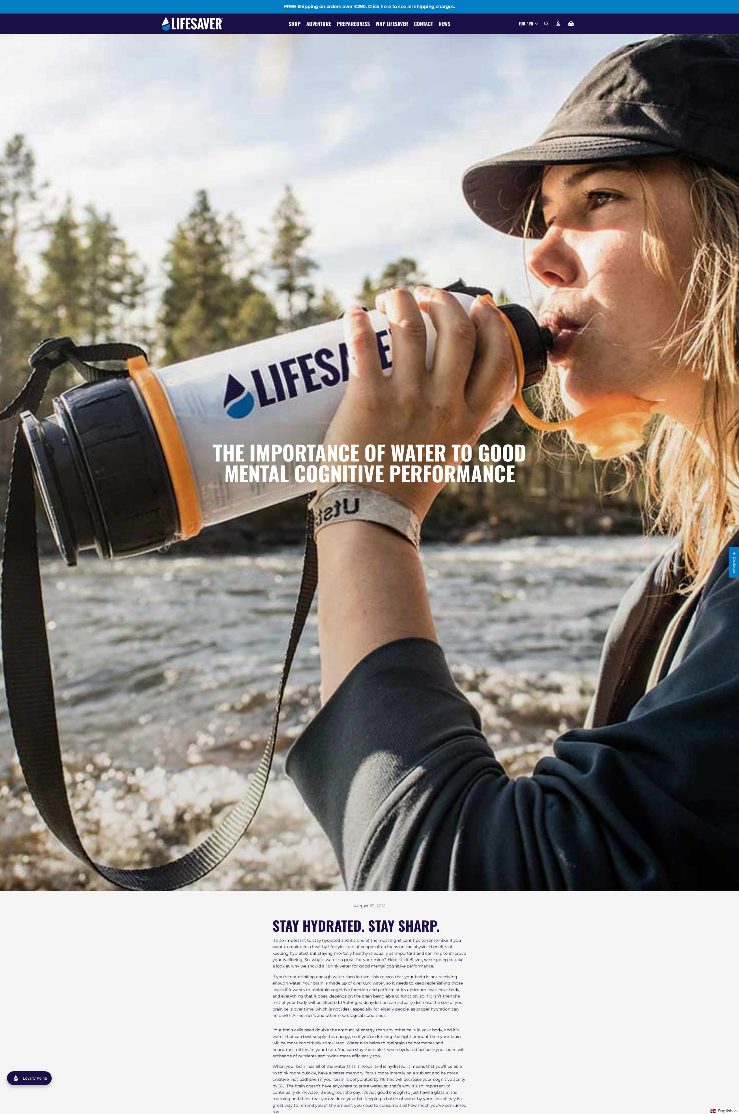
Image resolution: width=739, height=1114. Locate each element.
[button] (724, 1111)
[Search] (546, 23)
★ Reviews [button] (734, 562)
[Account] (558, 23)
